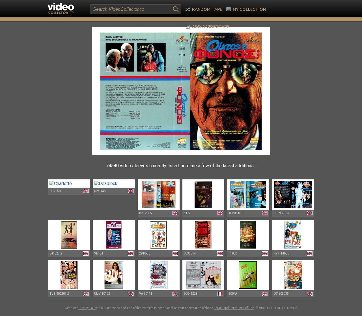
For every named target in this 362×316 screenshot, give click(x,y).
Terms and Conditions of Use (234, 308)
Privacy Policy (88, 308)
